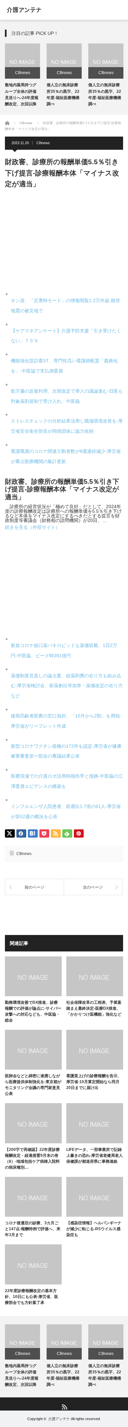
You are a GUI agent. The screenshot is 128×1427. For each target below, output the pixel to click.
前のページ (34, 887)
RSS (64, 1406)
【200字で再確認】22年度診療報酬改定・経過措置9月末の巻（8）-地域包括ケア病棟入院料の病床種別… (32, 1158)
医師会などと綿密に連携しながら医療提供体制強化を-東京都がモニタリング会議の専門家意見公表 (33, 1085)
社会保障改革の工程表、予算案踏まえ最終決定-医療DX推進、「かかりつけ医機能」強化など (93, 1008)
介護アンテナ (59, 1419)
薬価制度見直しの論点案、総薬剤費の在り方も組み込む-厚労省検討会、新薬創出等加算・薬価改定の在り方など (67, 686)
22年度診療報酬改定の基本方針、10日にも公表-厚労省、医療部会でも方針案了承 (31, 1296)
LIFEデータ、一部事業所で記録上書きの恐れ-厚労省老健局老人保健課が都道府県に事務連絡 (94, 1155)
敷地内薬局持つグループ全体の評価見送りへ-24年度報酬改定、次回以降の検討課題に (21, 98)
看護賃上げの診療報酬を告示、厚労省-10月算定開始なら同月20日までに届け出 (93, 1082)
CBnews (22, 72)
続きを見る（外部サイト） (32, 527)
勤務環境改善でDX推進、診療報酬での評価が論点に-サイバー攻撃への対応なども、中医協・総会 (33, 1011)
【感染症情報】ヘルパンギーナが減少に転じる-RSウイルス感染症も (93, 1229)
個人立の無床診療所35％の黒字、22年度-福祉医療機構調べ (63, 1375)
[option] (22, 75)
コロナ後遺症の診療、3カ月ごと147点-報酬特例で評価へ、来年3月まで (32, 1229)
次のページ (93, 887)
